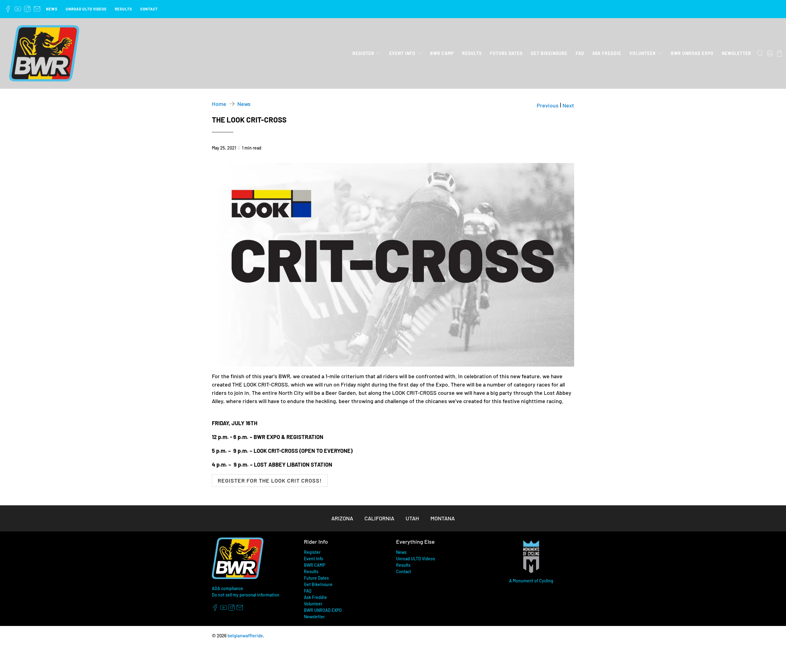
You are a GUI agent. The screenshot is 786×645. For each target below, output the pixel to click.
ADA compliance (227, 588)
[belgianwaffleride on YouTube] (17, 9)
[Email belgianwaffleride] (37, 9)
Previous (547, 105)
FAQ (580, 53)
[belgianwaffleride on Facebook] (8, 9)
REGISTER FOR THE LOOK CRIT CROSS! (270, 480)
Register (363, 53)
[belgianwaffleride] (44, 54)
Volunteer (642, 53)
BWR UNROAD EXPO (692, 53)
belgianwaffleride (245, 635)
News (51, 9)
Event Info (402, 53)
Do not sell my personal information (245, 594)
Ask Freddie (606, 53)
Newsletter (736, 53)
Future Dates (506, 53)
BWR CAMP (442, 53)
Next (568, 105)
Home (219, 104)
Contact (149, 9)
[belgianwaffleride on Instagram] (27, 9)
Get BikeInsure (549, 53)
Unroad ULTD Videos (86, 9)
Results (123, 9)
